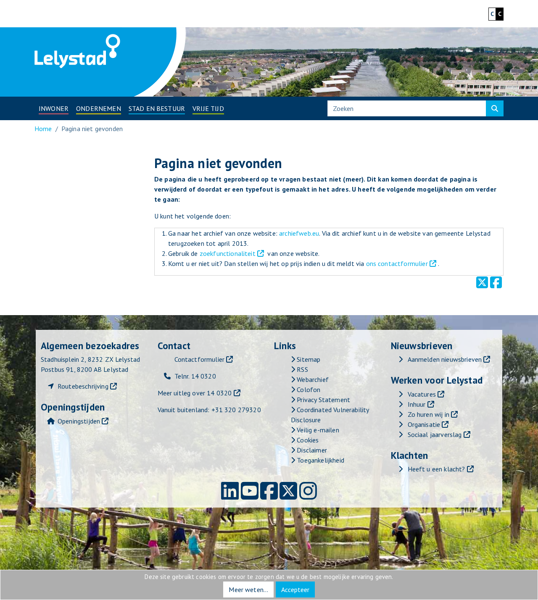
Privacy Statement (322, 399)
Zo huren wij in (428, 414)
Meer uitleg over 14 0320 (195, 393)
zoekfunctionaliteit (228, 253)
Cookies (307, 440)
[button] (53, 108)
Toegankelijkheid (319, 460)
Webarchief (312, 379)
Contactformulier (199, 359)
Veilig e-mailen (317, 430)
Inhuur (417, 404)
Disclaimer (311, 450)
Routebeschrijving (83, 386)
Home (43, 128)
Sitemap (307, 359)
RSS (301, 369)
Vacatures (422, 394)
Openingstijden (79, 421)
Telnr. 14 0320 (195, 376)
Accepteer (295, 589)
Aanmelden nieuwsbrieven (445, 359)
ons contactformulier (397, 263)
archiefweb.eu (299, 233)
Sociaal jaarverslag (435, 434)
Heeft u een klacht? (436, 469)
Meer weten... (248, 589)
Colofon (307, 389)
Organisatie (424, 424)
